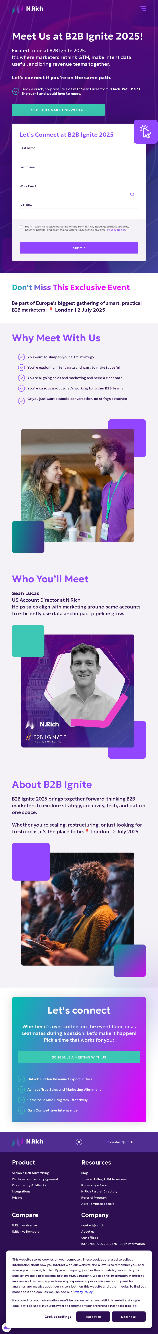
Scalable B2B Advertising (30, 1173)
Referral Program (94, 1197)
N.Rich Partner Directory (99, 1191)
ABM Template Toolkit (97, 1204)
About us (87, 1231)
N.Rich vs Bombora (25, 1231)
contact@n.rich (121, 1142)
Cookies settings (58, 1317)
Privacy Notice (116, 230)
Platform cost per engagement (35, 1179)
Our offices (89, 1238)
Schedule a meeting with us (58, 110)
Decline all (128, 1317)
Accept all (93, 1317)
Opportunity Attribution (30, 1185)
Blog (84, 1173)
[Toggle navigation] (143, 8)
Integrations (21, 1191)
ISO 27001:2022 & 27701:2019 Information (113, 1244)
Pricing (17, 1197)
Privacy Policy (82, 1292)
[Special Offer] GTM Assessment (105, 1179)
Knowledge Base (94, 1185)
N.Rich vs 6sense (24, 1225)
